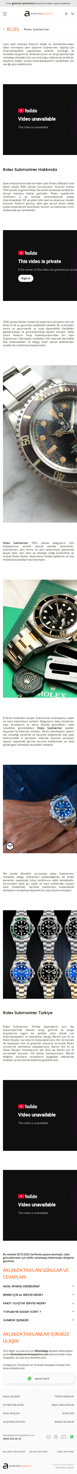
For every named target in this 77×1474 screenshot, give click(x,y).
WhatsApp (41, 1350)
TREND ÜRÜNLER (64, 1396)
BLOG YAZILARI (11, 1413)
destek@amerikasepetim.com (29, 1354)
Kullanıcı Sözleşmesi (14, 1451)
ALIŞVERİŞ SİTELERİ (14, 1421)
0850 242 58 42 (12, 1438)
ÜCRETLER (68, 1413)
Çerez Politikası (65, 1451)
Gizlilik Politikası (38, 1451)
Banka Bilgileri (64, 1421)
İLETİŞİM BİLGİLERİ (13, 1404)
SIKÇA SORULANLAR (63, 1404)
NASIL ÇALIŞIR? (11, 1396)
